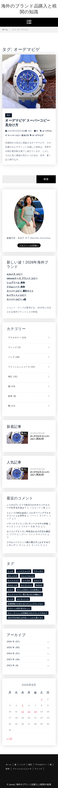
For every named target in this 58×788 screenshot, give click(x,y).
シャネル (26, 580)
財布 (11, 396)
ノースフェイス (23, 571)
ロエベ (10, 590)
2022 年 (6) (12, 665)
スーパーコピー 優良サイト (20, 291)
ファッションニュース (21, 367)
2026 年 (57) (13, 641)
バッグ (13, 357)
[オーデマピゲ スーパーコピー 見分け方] (29, 81)
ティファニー (13, 580)
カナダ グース (23, 599)
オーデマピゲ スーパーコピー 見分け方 (40, 437)
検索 (46, 179)
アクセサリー (16, 337)
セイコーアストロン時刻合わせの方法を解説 (28, 531)
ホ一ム (8, 765)
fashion (39, 585)
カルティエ (12, 585)
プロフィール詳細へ (29, 245)
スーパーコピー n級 (16, 299)
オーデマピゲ (38, 135)
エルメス (37, 580)
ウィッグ (14, 347)
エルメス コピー (15, 274)
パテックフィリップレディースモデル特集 (27, 523)
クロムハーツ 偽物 (16, 286)
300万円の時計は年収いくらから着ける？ (25, 618)
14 (35, 711)
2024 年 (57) (13, 653)
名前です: (11, 238)
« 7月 (9, 738)
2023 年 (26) (13, 659)
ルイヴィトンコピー (16, 295)
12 (22, 711)
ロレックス (12, 576)
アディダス (38, 571)
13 (29, 711)
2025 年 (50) (13, 647)
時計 (8, 115)
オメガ (10, 599)
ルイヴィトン (26, 585)
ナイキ (10, 571)
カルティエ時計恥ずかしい (19, 608)
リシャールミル (27, 576)
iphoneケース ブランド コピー (22, 278)
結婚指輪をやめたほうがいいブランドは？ (26, 604)
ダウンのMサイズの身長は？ (29, 590)
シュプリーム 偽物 (16, 282)
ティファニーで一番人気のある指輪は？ (25, 594)
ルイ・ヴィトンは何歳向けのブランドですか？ (27, 613)
